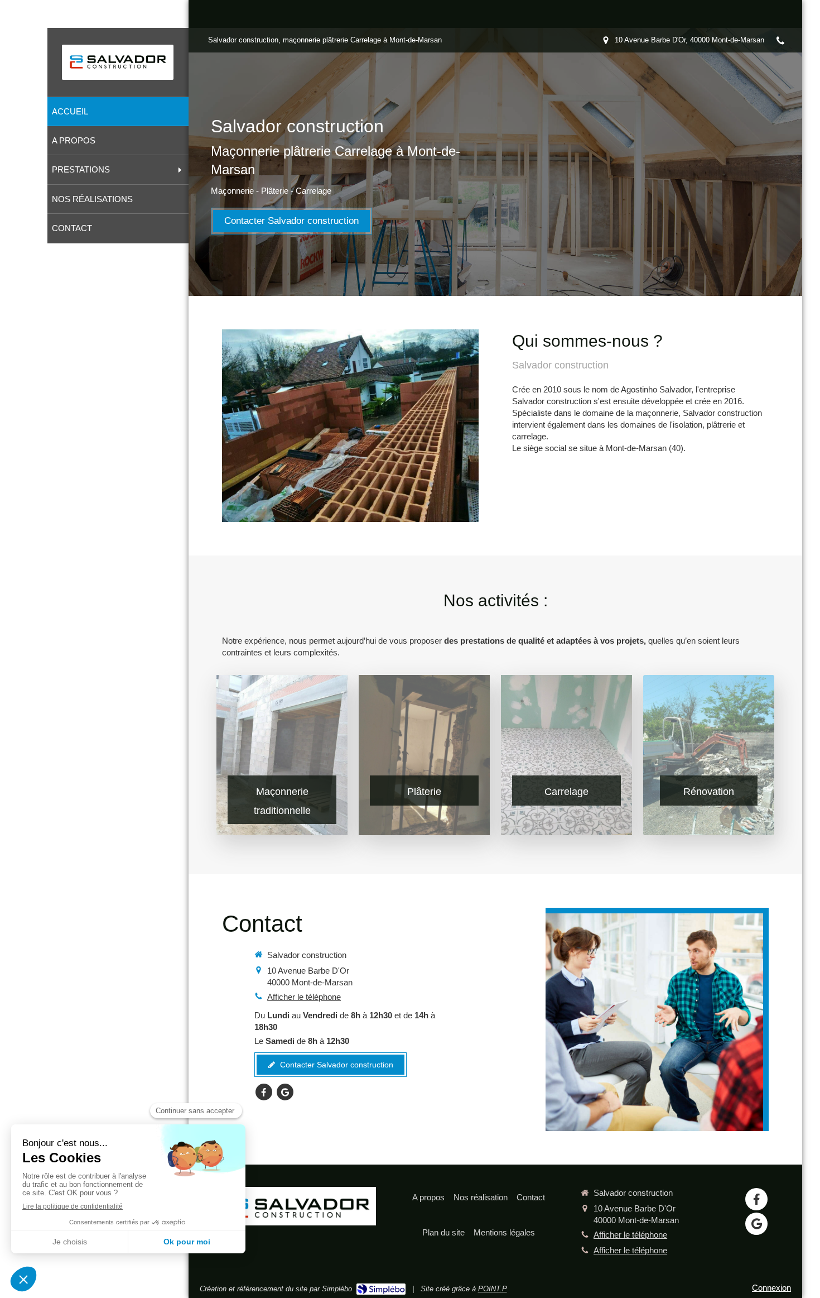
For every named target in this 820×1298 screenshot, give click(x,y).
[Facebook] (263, 1092)
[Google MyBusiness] (285, 1092)
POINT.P (492, 1289)
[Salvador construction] (118, 70)
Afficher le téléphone (304, 997)
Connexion (771, 1287)
